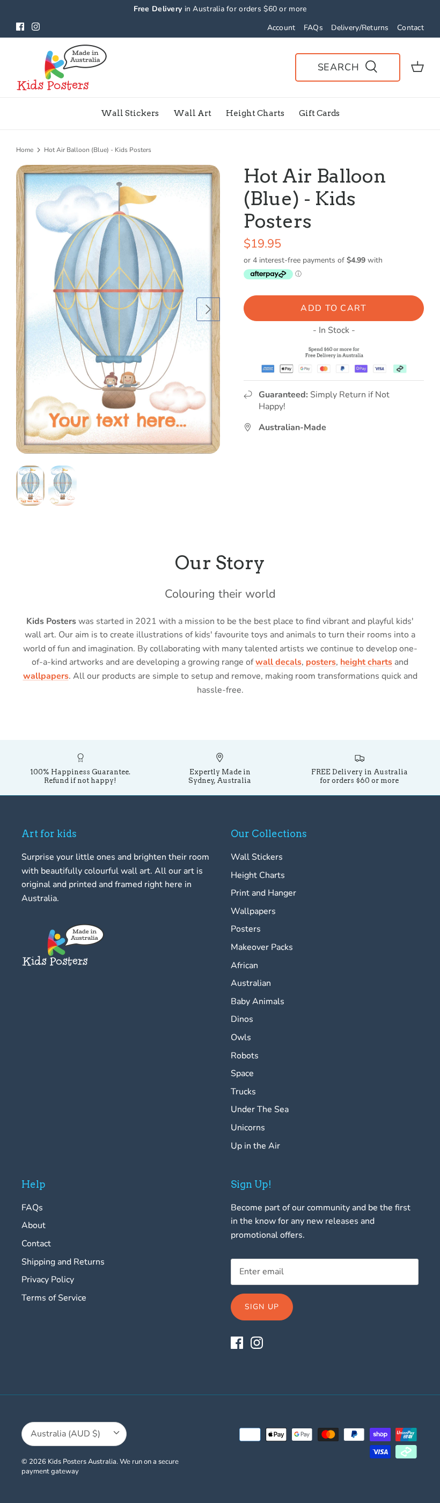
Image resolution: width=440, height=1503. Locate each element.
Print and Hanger (263, 893)
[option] (118, 309)
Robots (245, 1056)
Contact (410, 28)
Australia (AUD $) (65, 1434)
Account (281, 28)
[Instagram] (36, 27)
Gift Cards (319, 113)
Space (242, 1073)
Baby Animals (257, 1001)
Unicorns (248, 1128)
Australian (251, 983)
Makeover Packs (262, 947)
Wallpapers (253, 911)
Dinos (242, 1019)
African (244, 965)
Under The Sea (260, 1109)
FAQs (313, 28)
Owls (241, 1037)
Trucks (243, 1092)
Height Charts (255, 113)
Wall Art (192, 113)
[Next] (208, 309)
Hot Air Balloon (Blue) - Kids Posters (97, 150)
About (33, 1225)
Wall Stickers (130, 113)
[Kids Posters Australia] (61, 67)
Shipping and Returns (63, 1262)
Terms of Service (53, 1298)
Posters (246, 929)
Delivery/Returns (359, 28)
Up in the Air (255, 1146)
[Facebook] (20, 27)
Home (24, 150)
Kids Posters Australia (82, 1461)
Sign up (262, 1307)
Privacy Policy (47, 1280)
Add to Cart (333, 308)
